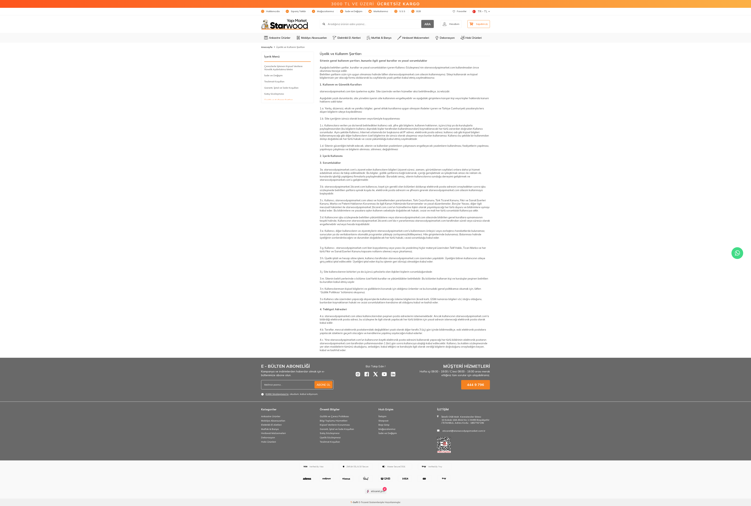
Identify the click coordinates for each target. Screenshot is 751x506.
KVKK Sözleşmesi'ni (277, 394)
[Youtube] (384, 374)
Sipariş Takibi (298, 11)
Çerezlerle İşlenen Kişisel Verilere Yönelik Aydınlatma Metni (283, 68)
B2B (418, 11)
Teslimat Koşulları (274, 81)
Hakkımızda (273, 11)
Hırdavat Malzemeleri (415, 38)
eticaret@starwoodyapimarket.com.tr (463, 430)
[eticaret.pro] (375, 494)
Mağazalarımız (325, 11)
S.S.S (402, 11)
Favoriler (461, 11)
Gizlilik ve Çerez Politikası (334, 416)
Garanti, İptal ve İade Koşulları (281, 87)
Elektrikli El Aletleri (349, 38)
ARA (427, 24)
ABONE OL (323, 384)
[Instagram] (358, 374)
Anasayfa (266, 47)
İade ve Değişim (353, 11)
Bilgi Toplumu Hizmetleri (333, 420)
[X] (375, 374)
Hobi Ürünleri (473, 38)
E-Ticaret (364, 502)
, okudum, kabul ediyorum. (292, 394)
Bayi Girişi (383, 424)
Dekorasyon (447, 38)
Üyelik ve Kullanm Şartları (278, 99)
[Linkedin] (393, 374)
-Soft (354, 502)
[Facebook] (367, 374)
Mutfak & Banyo (381, 38)
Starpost (383, 420)
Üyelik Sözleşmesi (330, 437)
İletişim (382, 416)
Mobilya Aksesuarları (314, 38)
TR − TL (482, 11)
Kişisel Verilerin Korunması (335, 424)
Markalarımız (381, 11)
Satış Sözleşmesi (274, 93)
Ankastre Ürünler (279, 38)
